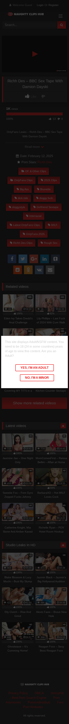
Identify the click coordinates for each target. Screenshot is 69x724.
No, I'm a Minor (37, 377)
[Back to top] (57, 712)
